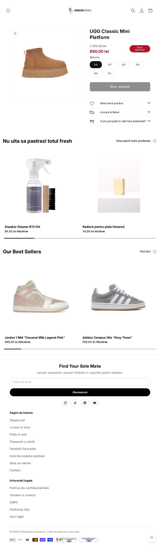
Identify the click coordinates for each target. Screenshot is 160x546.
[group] (41, 192)
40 (98, 74)
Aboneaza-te (80, 392)
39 (140, 65)
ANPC (14, 502)
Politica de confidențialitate (29, 488)
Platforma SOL (20, 509)
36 (98, 65)
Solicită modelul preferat (27, 456)
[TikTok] (75, 403)
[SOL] (88, 539)
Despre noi (17, 420)
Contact (15, 470)
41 (111, 74)
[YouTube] (95, 403)
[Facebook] (85, 403)
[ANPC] (66, 539)
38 (126, 65)
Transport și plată (22, 441)
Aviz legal (17, 516)
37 (112, 65)
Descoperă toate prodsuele (133, 140)
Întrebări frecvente (23, 448)
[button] (8, 10)
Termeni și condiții (23, 495)
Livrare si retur (20, 427)
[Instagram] (65, 403)
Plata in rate (18, 434)
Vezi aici (145, 251)
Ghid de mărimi (20, 463)
